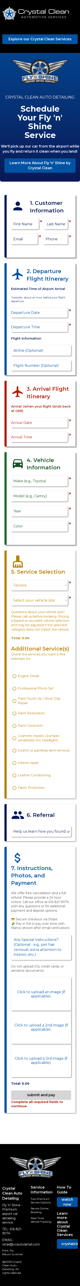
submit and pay (41, 1095)
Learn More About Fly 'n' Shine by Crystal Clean (40, 165)
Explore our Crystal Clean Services (40, 39)
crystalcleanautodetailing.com (69, 1244)
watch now (67, 1201)
